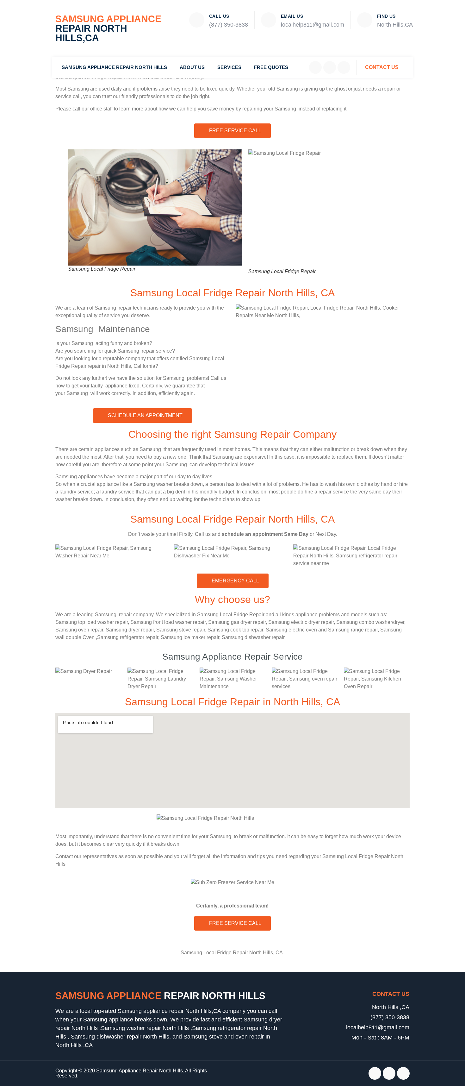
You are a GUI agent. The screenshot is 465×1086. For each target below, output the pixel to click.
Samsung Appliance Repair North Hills (114, 67)
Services (229, 67)
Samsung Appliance (108, 28)
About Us (192, 67)
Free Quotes (271, 67)
